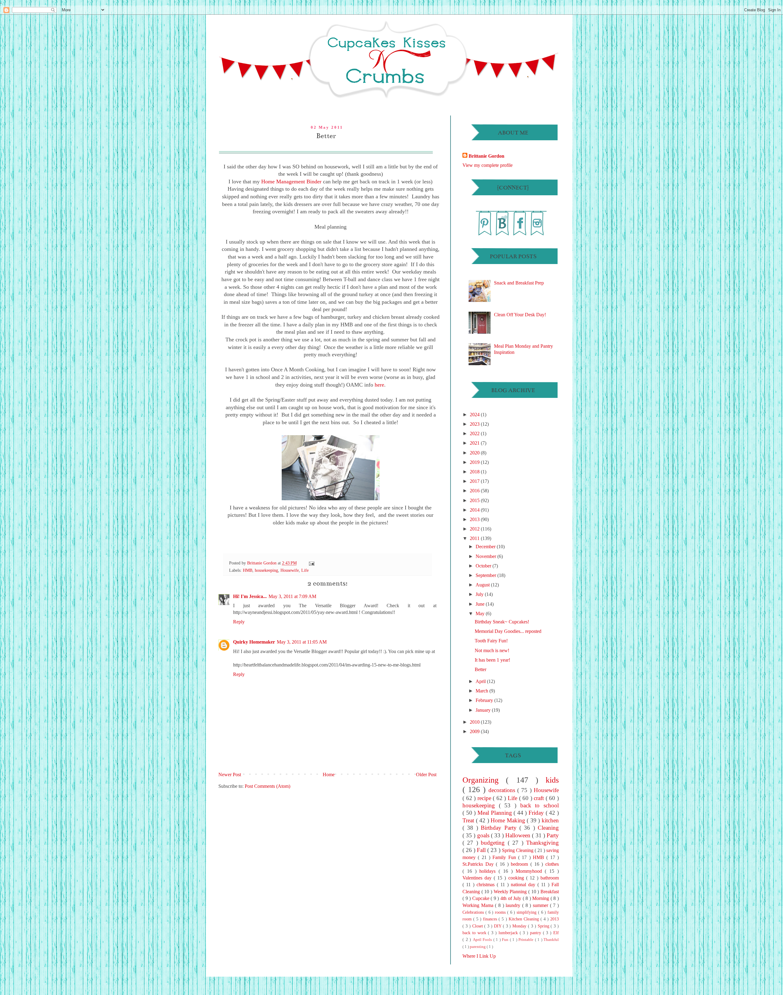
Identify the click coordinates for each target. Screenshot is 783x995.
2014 (475, 509)
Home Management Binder (291, 181)
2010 (475, 722)
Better (480, 669)
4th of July (511, 898)
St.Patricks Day (479, 864)
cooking (517, 877)
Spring (544, 925)
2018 (475, 471)
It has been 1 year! (492, 660)
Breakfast (549, 891)
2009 (475, 731)
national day (524, 884)
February (485, 700)
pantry (536, 932)
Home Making (509, 820)
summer (541, 905)
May (481, 613)
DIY (498, 925)
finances (491, 918)
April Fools (483, 940)
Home (329, 774)
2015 (475, 500)
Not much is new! (492, 650)
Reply (239, 621)
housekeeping (266, 570)
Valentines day (478, 877)
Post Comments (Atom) (267, 786)
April (481, 681)
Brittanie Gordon (262, 562)
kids (552, 780)
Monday (520, 925)
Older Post (426, 774)
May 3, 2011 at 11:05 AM (302, 641)
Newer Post (229, 774)
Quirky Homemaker (254, 641)
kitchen (550, 820)
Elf (556, 932)
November (486, 556)
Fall (482, 850)
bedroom (520, 864)
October (484, 565)
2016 (475, 490)
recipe (485, 798)
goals (484, 835)
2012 (475, 528)
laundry (514, 905)
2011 (475, 538)
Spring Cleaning (518, 850)
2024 (475, 414)
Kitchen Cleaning (524, 918)
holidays (489, 871)
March (482, 690)
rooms (501, 912)
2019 (475, 462)
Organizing (484, 780)
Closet (478, 925)
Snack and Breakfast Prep (519, 282)
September (486, 575)
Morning (541, 898)
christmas (487, 884)
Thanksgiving (542, 842)
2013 (475, 519)
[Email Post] (311, 562)
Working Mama (478, 905)
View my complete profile (487, 165)
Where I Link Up (479, 956)
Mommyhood (530, 871)
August (483, 584)
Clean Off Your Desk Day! (520, 314)
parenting (478, 947)
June (481, 604)
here (379, 385)
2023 (475, 424)
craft (540, 798)
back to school (539, 805)
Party (553, 835)
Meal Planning (495, 813)
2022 (475, 433)
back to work (475, 932)
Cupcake (481, 898)
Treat (469, 820)
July (480, 594)
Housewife (289, 570)
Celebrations (473, 912)
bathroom (549, 877)
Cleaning (548, 827)
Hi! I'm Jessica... (250, 596)
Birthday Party (500, 827)
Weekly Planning (511, 891)
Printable (526, 940)
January (484, 710)
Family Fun (505, 857)
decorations (502, 790)
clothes (552, 864)
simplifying (527, 912)
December (486, 546)
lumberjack (509, 932)
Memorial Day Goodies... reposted (508, 631)
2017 (475, 481)
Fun (506, 940)
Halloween (518, 835)
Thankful (551, 940)
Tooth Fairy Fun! (491, 640)
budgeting (494, 842)
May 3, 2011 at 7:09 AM (292, 596)
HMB (247, 570)
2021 (475, 443)
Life (305, 570)
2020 (475, 452)
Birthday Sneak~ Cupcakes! (502, 621)
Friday (537, 813)
